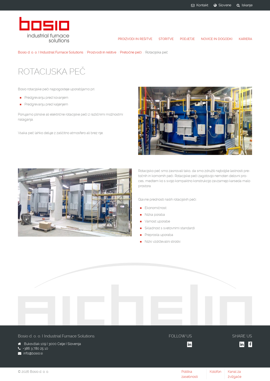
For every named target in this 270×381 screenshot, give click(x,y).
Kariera (245, 39)
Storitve (166, 39)
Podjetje (187, 39)
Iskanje (247, 5)
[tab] (135, 39)
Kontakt (202, 5)
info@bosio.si (33, 353)
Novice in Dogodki (216, 39)
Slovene (225, 5)
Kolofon (215, 372)
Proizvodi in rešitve (135, 39)
